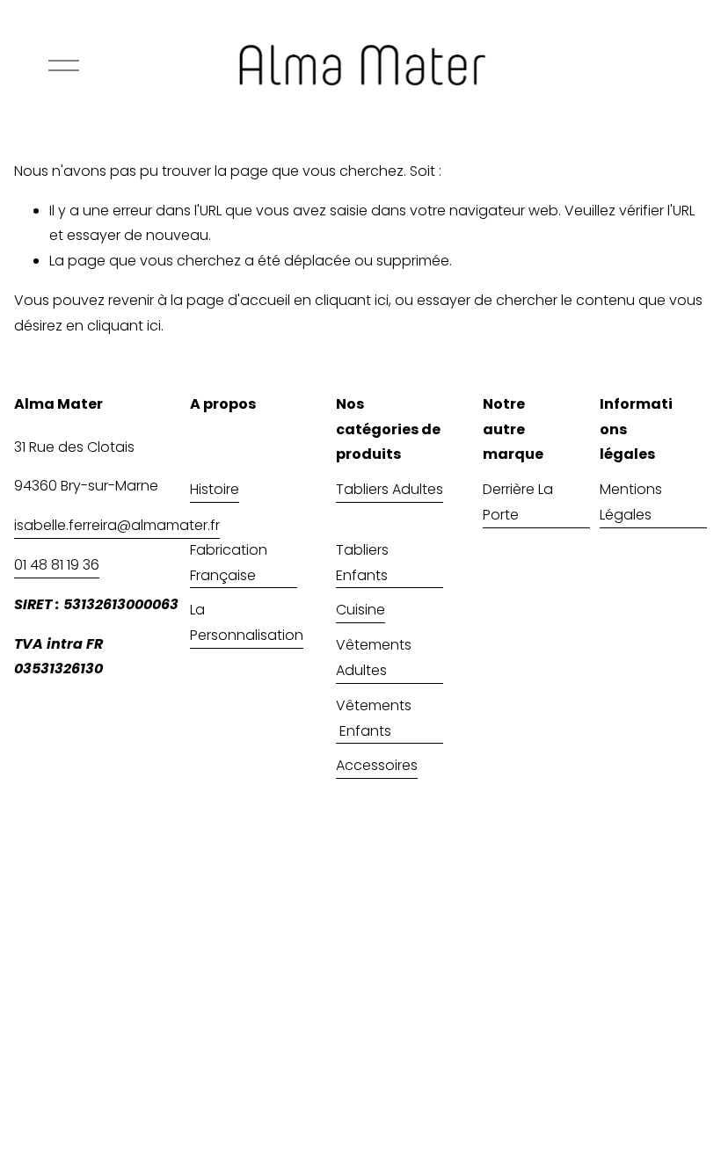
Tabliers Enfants (362, 562)
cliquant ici (352, 300)
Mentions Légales (631, 502)
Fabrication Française (228, 562)
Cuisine (360, 610)
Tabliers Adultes (389, 489)
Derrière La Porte (518, 502)
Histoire (214, 489)
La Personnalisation (246, 622)
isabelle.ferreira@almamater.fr (117, 525)
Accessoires (377, 765)
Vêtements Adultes (373, 657)
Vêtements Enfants (375, 718)
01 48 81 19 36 (56, 565)
